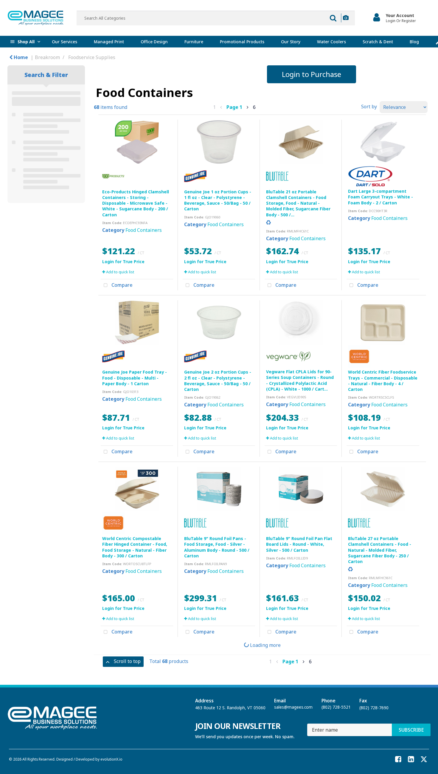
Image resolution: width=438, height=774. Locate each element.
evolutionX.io (111, 759)
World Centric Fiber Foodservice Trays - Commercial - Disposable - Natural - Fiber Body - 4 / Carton (382, 380)
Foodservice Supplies (91, 57)
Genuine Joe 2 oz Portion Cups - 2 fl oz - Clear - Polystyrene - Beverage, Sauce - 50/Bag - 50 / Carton (217, 380)
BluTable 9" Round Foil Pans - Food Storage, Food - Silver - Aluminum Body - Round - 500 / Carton (216, 547)
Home (20, 57)
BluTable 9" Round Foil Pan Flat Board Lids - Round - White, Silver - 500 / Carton (299, 544)
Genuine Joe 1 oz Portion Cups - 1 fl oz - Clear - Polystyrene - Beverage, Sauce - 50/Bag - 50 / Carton (217, 200)
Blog (414, 41)
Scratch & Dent (378, 41)
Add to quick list (119, 272)
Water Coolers (331, 41)
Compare (121, 285)
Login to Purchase (311, 74)
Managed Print (109, 41)
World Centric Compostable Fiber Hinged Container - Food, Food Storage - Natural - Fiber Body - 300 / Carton (134, 547)
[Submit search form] (333, 18)
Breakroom (47, 57)
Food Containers (143, 230)
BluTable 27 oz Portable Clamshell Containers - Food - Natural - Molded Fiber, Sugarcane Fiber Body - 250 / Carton (379, 550)
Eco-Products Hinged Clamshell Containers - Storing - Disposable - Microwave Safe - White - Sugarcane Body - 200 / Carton (135, 203)
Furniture (193, 41)
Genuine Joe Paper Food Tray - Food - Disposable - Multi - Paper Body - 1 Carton (134, 377)
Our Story (290, 41)
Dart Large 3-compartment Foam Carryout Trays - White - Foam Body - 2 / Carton (380, 196)
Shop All (26, 41)
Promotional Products (242, 41)
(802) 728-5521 (336, 707)
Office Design (154, 41)
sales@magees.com (293, 707)
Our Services (64, 41)
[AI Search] (345, 18)
